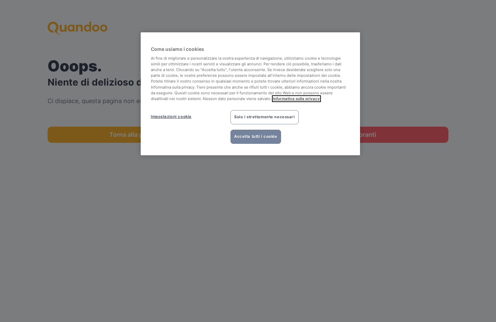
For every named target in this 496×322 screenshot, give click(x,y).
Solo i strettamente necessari (264, 117)
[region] (250, 93)
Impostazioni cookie (171, 116)
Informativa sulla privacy (296, 98)
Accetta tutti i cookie (255, 136)
